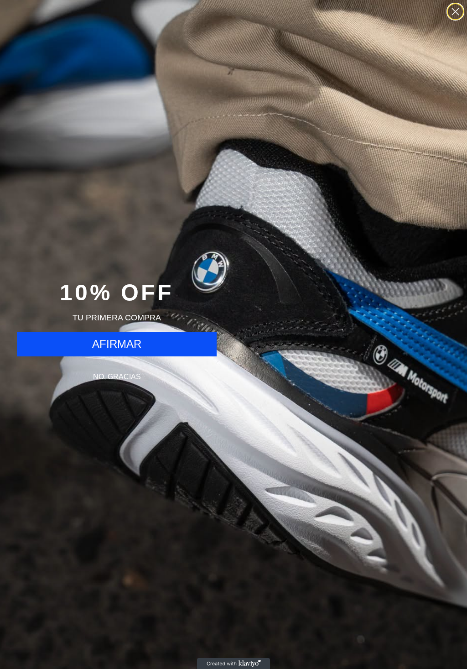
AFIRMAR (116, 344)
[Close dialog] (455, 12)
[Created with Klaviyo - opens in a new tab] (233, 663)
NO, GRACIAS (117, 377)
